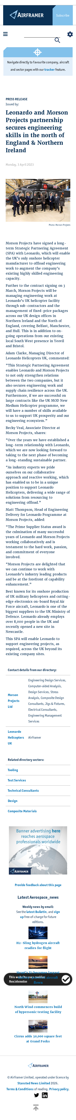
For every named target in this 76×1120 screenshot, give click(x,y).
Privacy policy (58, 1089)
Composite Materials (22, 811)
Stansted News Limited (34, 1083)
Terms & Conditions (20, 1089)
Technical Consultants (23, 791)
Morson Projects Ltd (13, 701)
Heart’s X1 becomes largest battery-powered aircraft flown (38, 977)
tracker (49, 70)
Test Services (17, 780)
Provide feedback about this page (38, 885)
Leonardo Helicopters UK (16, 737)
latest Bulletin (36, 912)
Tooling (13, 770)
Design (13, 801)
